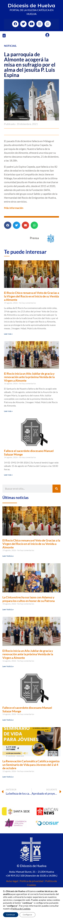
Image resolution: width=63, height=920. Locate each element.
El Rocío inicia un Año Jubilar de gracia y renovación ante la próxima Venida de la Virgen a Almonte (29, 377)
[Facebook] (15, 24)
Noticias (10, 45)
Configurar (27, 914)
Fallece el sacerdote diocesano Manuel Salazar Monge (29, 452)
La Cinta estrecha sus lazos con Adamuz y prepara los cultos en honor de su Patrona (28, 599)
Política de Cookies (20, 908)
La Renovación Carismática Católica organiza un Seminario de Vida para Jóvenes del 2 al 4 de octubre (30, 764)
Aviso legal (12, 881)
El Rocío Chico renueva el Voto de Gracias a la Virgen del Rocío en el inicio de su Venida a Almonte (31, 296)
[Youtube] (31, 24)
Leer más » (8, 334)
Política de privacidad (31, 881)
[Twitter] (23, 24)
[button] (4, 35)
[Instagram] (39, 24)
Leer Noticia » (8, 556)
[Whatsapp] (47, 24)
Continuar (10, 914)
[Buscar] (56, 489)
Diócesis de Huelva (31, 6)
